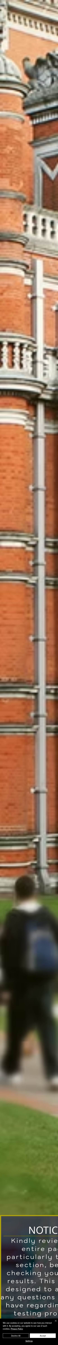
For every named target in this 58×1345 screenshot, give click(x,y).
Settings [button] (29, 1340)
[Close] (54, 1322)
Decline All (15, 1335)
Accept (43, 1335)
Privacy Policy (17, 1328)
